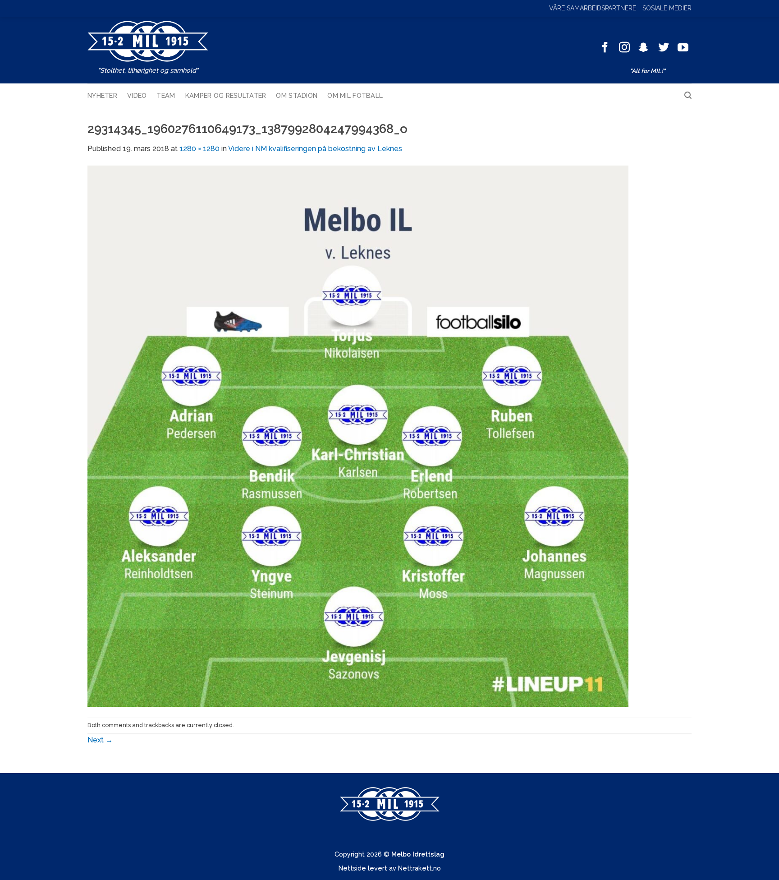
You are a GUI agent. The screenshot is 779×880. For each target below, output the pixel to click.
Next (100, 740)
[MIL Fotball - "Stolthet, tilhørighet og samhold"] (147, 41)
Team (165, 95)
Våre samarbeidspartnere (592, 8)
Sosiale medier (667, 8)
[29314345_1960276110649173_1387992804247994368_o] (357, 435)
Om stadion (296, 95)
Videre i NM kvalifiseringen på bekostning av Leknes (315, 148)
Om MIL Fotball (355, 95)
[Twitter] (663, 48)
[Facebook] (605, 48)
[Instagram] (624, 48)
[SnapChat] (643, 48)
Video (137, 95)
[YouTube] (683, 48)
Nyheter (102, 95)
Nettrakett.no (419, 868)
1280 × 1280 (199, 148)
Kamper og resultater (225, 95)
